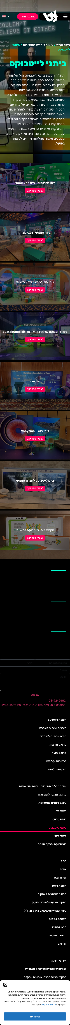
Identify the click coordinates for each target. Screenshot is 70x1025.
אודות (63, 869)
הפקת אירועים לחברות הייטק (49, 902)
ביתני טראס (59, 819)
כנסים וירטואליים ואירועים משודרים (45, 969)
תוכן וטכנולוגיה (57, 769)
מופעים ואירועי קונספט (52, 728)
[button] (5, 985)
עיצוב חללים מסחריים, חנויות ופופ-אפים (42, 786)
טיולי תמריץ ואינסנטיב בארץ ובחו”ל (45, 910)
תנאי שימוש (59, 927)
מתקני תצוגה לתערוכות (52, 794)
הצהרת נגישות (57, 919)
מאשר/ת (35, 1016)
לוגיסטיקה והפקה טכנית (52, 844)
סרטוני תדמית (58, 744)
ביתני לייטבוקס (57, 827)
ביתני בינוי (60, 836)
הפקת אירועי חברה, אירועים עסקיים (45, 977)
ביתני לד (61, 811)
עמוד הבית (63, 45)
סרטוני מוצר (59, 753)
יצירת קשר (59, 877)
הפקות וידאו (59, 886)
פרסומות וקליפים (56, 761)
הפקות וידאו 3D (57, 719)
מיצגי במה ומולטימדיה (52, 736)
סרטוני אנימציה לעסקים (52, 894)
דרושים (62, 943)
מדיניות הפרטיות (48, 1004)
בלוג (63, 861)
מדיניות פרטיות (57, 935)
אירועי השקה (58, 960)
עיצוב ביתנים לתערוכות (38, 45)
